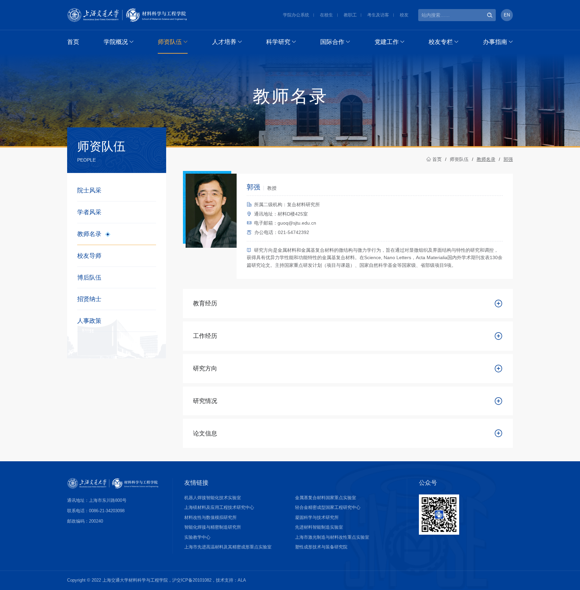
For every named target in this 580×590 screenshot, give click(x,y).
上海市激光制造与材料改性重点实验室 (332, 537)
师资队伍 (170, 42)
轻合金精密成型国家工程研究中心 (327, 507)
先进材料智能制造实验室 (319, 527)
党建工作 (387, 42)
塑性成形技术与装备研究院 (321, 546)
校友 (404, 14)
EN (507, 14)
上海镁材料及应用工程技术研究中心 (219, 507)
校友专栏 (441, 42)
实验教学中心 (197, 537)
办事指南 (495, 42)
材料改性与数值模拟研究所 (210, 517)
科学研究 (278, 42)
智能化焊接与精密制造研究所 (212, 527)
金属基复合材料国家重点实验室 (325, 497)
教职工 (350, 14)
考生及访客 (378, 14)
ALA (242, 580)
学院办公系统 (296, 14)
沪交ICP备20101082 (191, 580)
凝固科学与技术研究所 (317, 517)
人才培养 (224, 42)
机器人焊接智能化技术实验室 (212, 497)
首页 (73, 42)
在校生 (326, 14)
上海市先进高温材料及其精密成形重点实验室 (228, 546)
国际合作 (332, 42)
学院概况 (116, 42)
